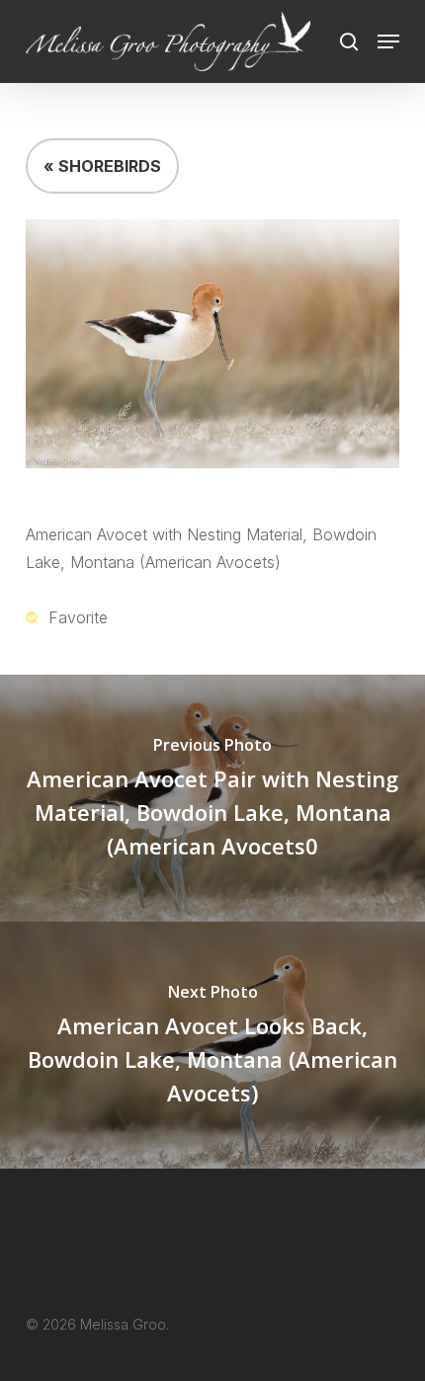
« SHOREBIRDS (102, 166)
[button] (388, 41)
